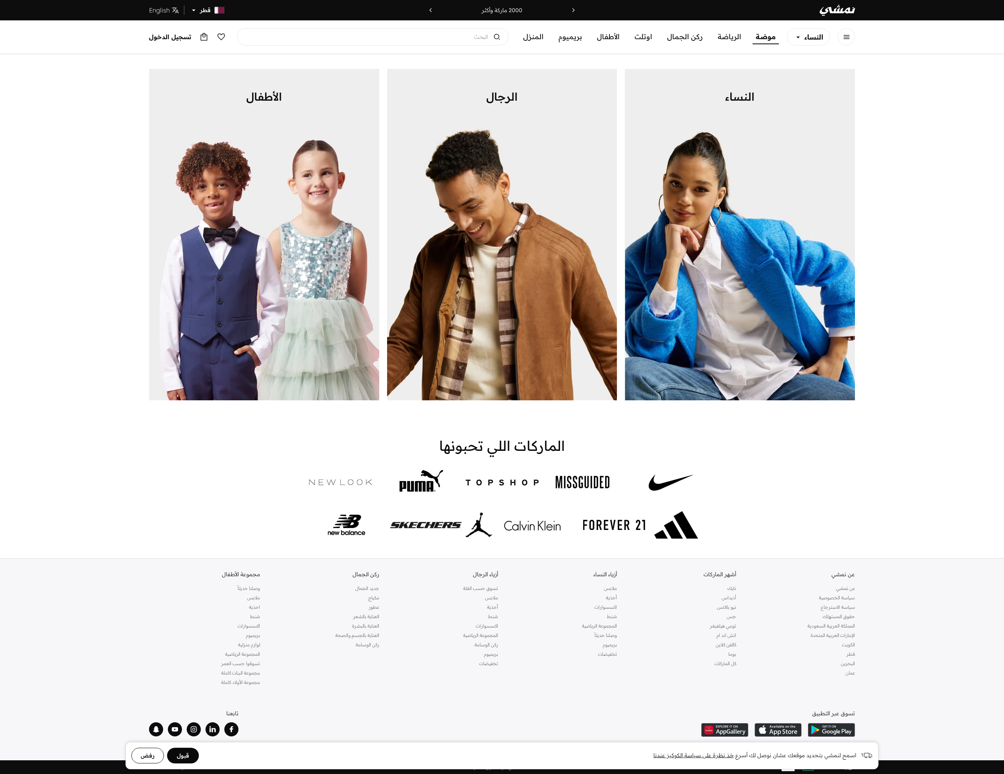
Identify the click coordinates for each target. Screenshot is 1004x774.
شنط (612, 616)
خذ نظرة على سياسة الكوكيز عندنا (693, 755)
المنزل (533, 36)
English (159, 10)
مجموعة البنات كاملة (240, 673)
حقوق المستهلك (839, 616)
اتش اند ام (726, 635)
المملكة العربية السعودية (831, 626)
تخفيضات (607, 654)
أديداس (729, 597)
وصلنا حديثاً (606, 635)
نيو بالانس (726, 607)
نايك (732, 588)
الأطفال (608, 36)
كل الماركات (725, 663)
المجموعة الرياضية (599, 626)
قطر (850, 654)
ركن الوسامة (486, 644)
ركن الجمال (685, 36)
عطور (374, 607)
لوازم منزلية (249, 644)
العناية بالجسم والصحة (357, 635)
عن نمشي (845, 588)
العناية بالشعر (366, 616)
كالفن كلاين (726, 644)
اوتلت (643, 36)
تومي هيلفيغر (723, 626)
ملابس (610, 588)
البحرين (848, 663)
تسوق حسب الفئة (480, 588)
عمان (850, 673)
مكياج (373, 597)
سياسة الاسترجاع (838, 607)
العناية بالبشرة (365, 626)
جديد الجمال (367, 588)
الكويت (848, 644)
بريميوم (570, 36)
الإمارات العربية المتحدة (833, 635)
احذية (254, 607)
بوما (732, 654)
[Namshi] (837, 10)
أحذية (611, 597)
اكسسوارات (606, 607)
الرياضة (729, 36)
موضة (766, 36)
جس (731, 616)
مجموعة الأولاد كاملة (240, 682)
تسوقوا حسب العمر (240, 663)
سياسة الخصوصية (837, 597)
